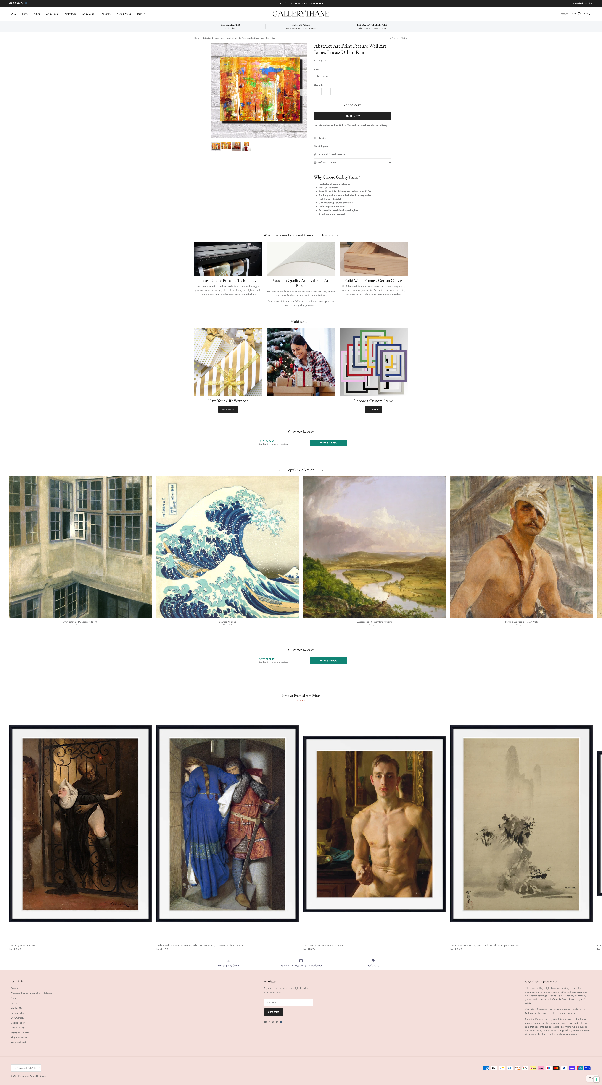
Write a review (328, 442)
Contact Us (16, 1008)
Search (14, 988)
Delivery (141, 13)
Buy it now (352, 116)
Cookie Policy (18, 1023)
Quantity (318, 85)
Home (196, 38)
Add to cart (352, 105)
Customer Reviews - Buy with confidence (31, 993)
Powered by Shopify (38, 1076)
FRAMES (373, 409)
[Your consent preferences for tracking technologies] (596, 1079)
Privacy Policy (18, 1013)
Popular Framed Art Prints (301, 695)
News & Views (124, 13)
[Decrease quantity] (318, 91)
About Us (106, 13)
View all (301, 700)
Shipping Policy (19, 1037)
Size (316, 69)
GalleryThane (23, 1076)
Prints (25, 13)
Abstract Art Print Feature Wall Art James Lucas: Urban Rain (251, 38)
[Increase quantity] (336, 91)
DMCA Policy (17, 1018)
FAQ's (14, 1003)
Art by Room (52, 13)
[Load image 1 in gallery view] (259, 90)
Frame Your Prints (20, 1032)
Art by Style (70, 13)
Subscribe (273, 1012)
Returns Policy (18, 1027)
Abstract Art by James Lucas (213, 38)
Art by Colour (88, 13)
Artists (37, 13)
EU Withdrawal (18, 1042)
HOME (12, 13)
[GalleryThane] (301, 14)
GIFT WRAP (228, 409)
